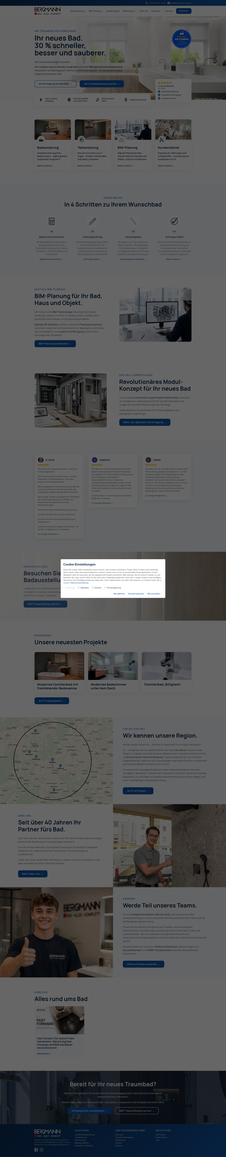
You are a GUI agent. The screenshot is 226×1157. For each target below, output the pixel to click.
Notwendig (70, 588)
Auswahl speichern (136, 594)
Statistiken (84, 588)
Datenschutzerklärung (79, 583)
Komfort (98, 588)
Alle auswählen (153, 594)
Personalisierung (114, 588)
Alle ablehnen (119, 594)
